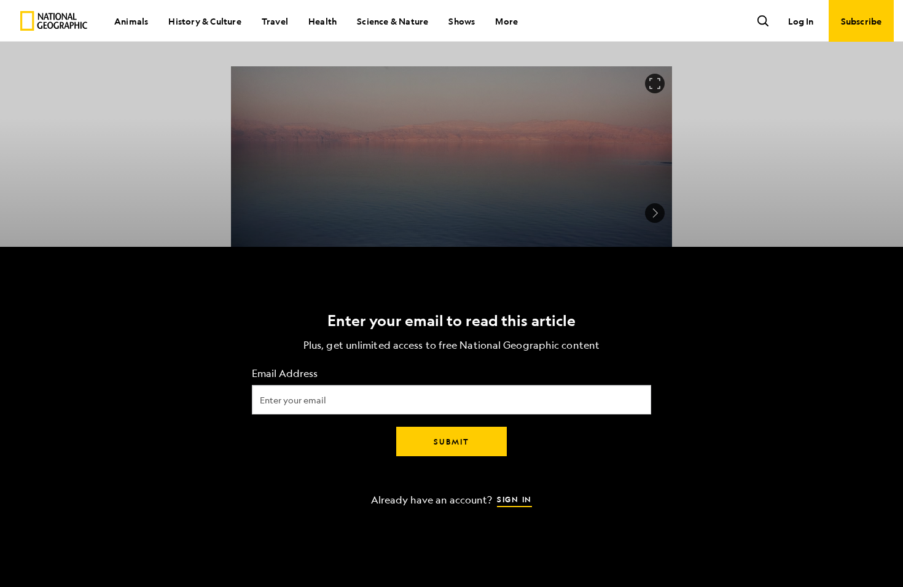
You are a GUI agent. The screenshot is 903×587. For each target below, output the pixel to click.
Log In (800, 20)
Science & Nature (392, 20)
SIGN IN (514, 499)
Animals (131, 20)
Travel (275, 20)
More (506, 20)
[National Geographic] (53, 21)
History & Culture (204, 20)
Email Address (285, 373)
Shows (461, 20)
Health (322, 20)
